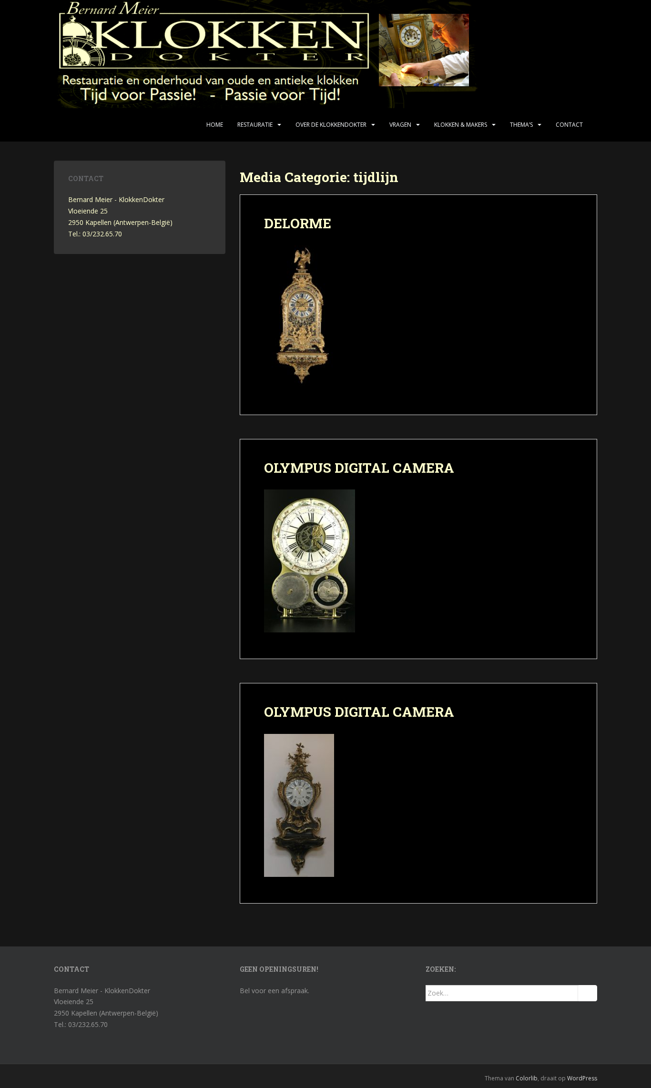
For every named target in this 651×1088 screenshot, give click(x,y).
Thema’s (521, 125)
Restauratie (255, 125)
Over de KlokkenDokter (330, 125)
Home (214, 125)
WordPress (582, 1078)
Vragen (400, 125)
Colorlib (527, 1078)
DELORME (297, 223)
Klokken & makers (460, 125)
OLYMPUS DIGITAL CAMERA (359, 468)
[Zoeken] (587, 993)
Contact (569, 125)
